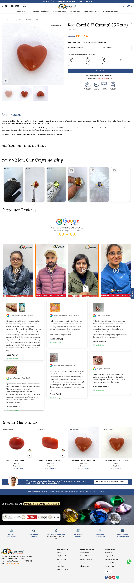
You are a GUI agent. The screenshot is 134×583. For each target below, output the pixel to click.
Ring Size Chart (109, 566)
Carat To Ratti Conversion (112, 563)
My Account (108, 552)
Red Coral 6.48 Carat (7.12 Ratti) (50, 460)
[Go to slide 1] (65, 472)
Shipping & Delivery (111, 556)
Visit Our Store (61, 559)
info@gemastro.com (13, 563)
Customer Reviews (62, 563)
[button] (18, 270)
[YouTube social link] (113, 577)
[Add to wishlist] (131, 23)
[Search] (119, 6)
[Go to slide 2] (68, 472)
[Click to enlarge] (5, 80)
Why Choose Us (62, 556)
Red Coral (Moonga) (12, 20)
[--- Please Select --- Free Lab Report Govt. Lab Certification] (116, 48)
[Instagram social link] (110, 577)
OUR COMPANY (62, 549)
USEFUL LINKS (110, 549)
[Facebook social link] (106, 577)
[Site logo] (67, 6)
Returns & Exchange (86, 556)
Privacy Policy (84, 552)
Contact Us (83, 563)
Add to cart (100, 71)
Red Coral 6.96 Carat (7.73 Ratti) (117, 460)
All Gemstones (84, 566)
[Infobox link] (12, 533)
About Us (59, 552)
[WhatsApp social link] (117, 577)
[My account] (124, 6)
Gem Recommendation (112, 559)
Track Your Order (62, 570)
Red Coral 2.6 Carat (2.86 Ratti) (17, 460)
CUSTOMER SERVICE (87, 549)
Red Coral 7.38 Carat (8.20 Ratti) (83, 460)
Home (3, 20)
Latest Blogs (60, 566)
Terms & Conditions (86, 559)
